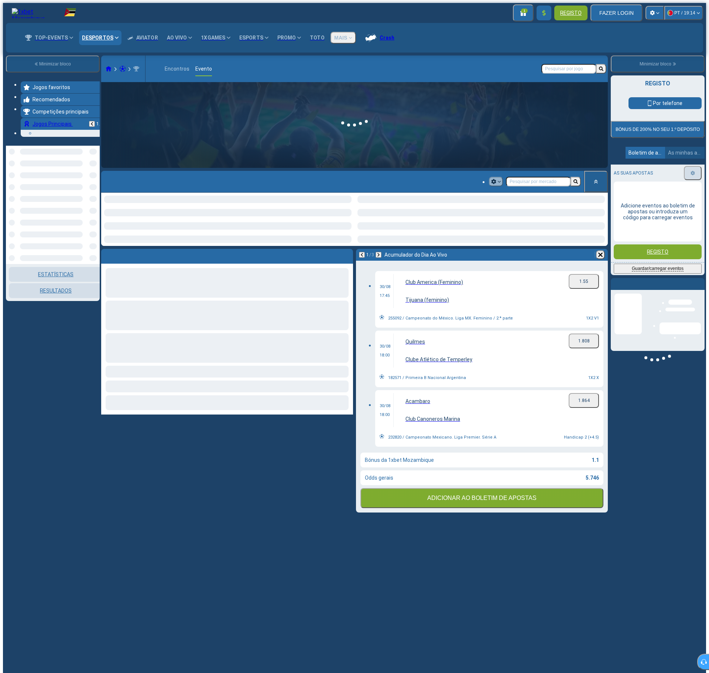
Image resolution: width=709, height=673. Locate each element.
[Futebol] (122, 68)
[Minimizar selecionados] (84, 184)
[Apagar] (600, 254)
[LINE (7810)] (108, 68)
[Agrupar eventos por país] (93, 184)
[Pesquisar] (601, 69)
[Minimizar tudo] (596, 181)
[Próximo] (378, 255)
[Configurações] (654, 13)
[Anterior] (92, 124)
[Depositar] (544, 13)
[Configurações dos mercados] (496, 181)
